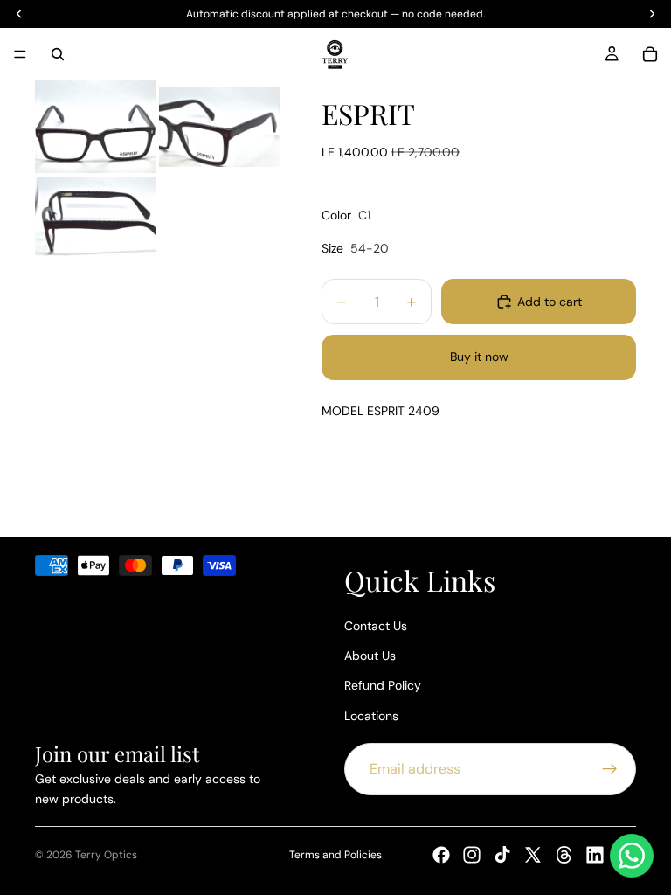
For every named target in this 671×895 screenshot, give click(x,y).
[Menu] (20, 54)
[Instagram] (471, 854)
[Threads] (564, 854)
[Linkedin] (595, 854)
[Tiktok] (502, 854)
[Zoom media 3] (95, 217)
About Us (370, 655)
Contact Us (375, 625)
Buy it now (479, 356)
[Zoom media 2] (219, 126)
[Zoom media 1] (95, 126)
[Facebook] (441, 854)
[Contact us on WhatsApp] (632, 856)
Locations (371, 715)
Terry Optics (106, 855)
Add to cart (549, 301)
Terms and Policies (335, 855)
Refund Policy (382, 685)
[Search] (57, 54)
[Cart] (650, 54)
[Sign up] (609, 769)
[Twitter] (532, 854)
